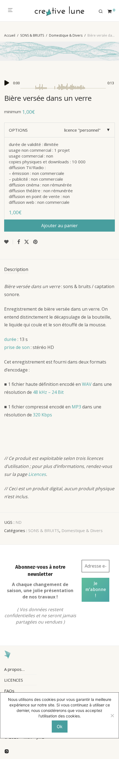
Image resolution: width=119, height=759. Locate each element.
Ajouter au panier (59, 226)
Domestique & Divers (65, 35)
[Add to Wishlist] (8, 242)
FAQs (9, 690)
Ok (60, 726)
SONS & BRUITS (32, 35)
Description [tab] (16, 269)
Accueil (9, 35)
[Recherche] (103, 11)
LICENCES (13, 680)
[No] (112, 715)
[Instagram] (6, 750)
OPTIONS (18, 130)
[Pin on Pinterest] (35, 242)
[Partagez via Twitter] (26, 242)
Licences (37, 474)
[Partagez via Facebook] (18, 242)
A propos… (14, 669)
